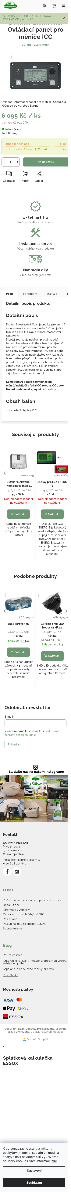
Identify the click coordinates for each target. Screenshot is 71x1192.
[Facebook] (7, 871)
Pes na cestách (12, 955)
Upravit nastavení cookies (47, 1031)
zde (54, 1161)
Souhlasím (34, 1182)
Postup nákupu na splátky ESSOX (24, 923)
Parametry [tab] (30, 293)
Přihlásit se (14, 744)
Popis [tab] (9, 293)
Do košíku (48, 161)
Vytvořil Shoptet (37, 1039)
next (66, 473)
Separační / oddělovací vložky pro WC (28, 969)
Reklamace (10, 919)
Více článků (10, 975)
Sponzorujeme (12, 928)
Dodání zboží (11, 904)
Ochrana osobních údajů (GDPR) (24, 914)
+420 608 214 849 (14, 863)
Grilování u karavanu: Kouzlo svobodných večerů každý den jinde (34, 962)
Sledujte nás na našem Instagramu (36, 771)
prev (5, 473)
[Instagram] (16, 871)
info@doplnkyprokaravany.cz (22, 859)
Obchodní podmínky (16, 909)
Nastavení (34, 1170)
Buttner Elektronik (35, 45)
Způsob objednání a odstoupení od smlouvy (32, 900)
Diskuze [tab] (52, 293)
